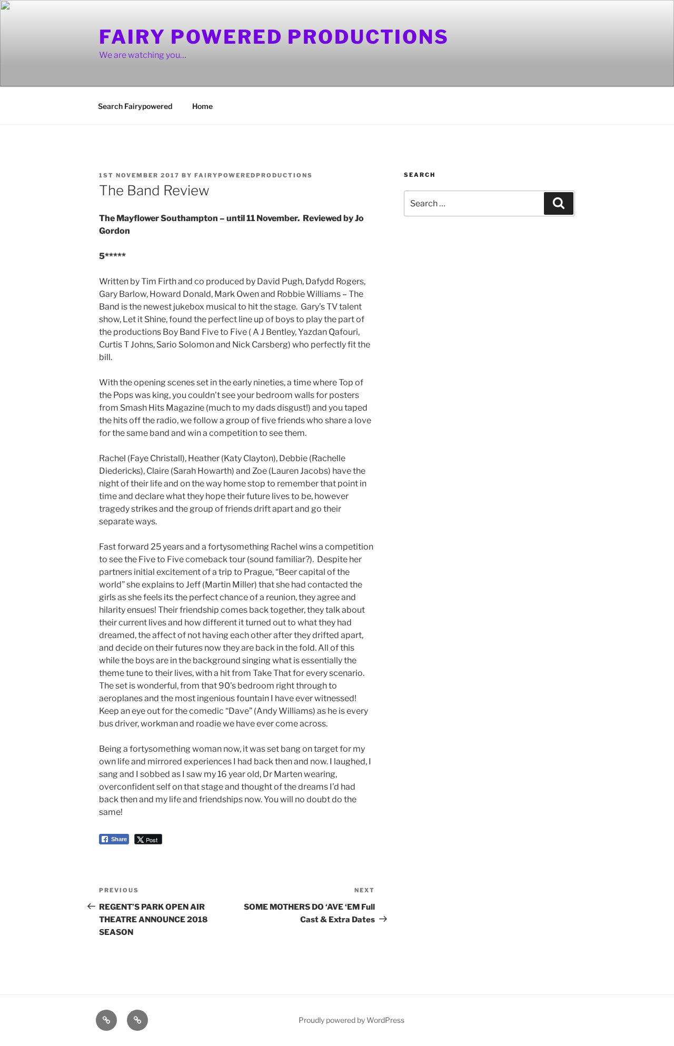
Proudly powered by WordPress (351, 1019)
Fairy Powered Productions (274, 36)
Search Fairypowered (135, 106)
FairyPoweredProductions (253, 175)
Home (202, 106)
